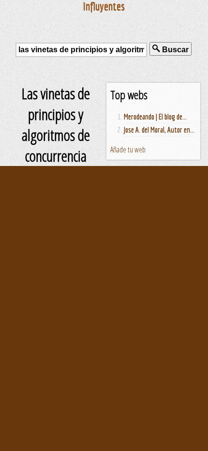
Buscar (174, 49)
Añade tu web (128, 149)
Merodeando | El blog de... (155, 116)
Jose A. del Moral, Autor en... (159, 129)
